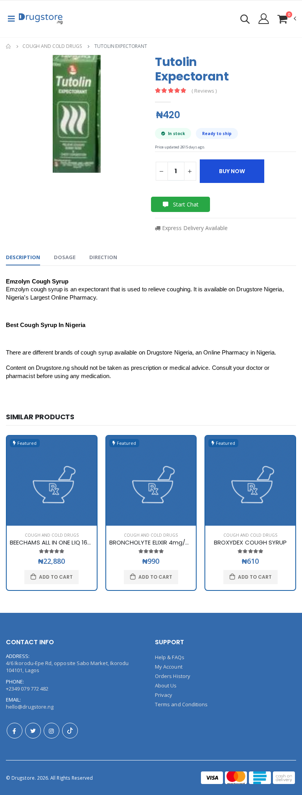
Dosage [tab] (65, 257)
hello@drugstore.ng (29, 706)
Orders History (172, 676)
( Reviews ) (204, 90)
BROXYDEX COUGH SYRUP (250, 542)
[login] (263, 18)
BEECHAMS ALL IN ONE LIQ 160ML (54, 542)
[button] (245, 20)
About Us (166, 685)
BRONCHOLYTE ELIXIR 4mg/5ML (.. (156, 542)
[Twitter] (33, 730)
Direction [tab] (103, 257)
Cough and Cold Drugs (52, 46)
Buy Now (232, 171)
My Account (168, 666)
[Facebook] (14, 730)
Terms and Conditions (181, 704)
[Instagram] (51, 730)
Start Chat (185, 204)
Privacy (163, 694)
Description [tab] (23, 257)
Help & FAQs (169, 657)
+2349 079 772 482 (27, 688)
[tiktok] (70, 730)
